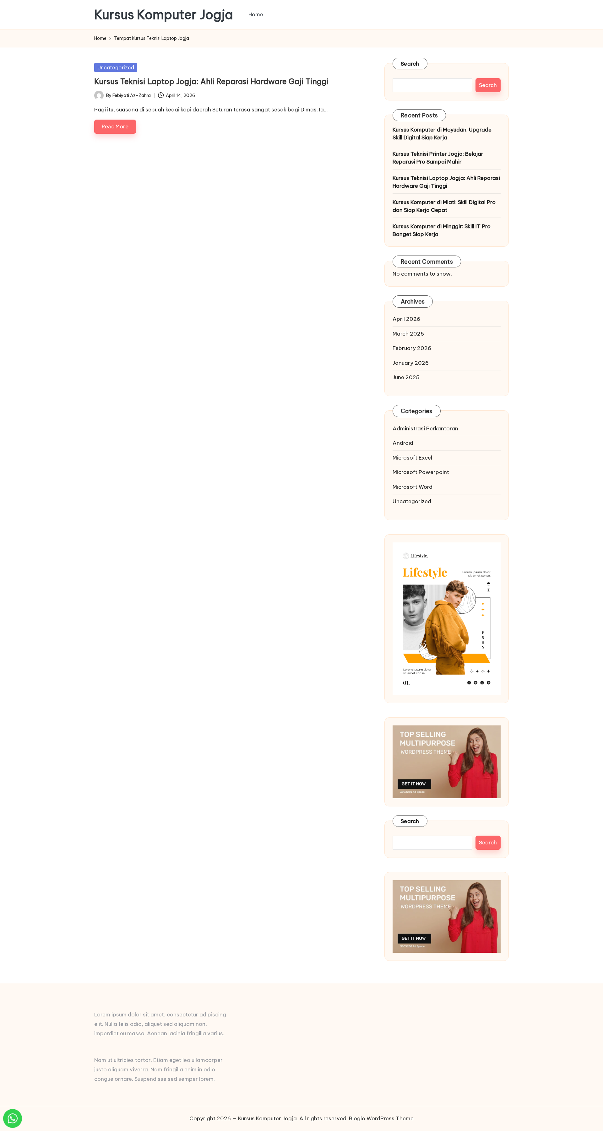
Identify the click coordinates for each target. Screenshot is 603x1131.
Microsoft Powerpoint (421, 472)
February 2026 (412, 348)
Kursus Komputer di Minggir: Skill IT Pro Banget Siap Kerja (442, 230)
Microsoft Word (412, 486)
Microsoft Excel (412, 457)
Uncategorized (115, 67)
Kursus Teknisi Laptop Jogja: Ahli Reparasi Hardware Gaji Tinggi (211, 81)
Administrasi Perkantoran (425, 428)
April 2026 (406, 318)
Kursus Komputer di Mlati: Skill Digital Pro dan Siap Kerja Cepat (444, 206)
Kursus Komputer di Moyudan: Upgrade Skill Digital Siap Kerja (442, 133)
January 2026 (411, 362)
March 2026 (408, 333)
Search (410, 63)
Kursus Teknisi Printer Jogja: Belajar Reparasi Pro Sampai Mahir (438, 157)
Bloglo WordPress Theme (381, 1118)
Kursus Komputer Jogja (163, 15)
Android (403, 442)
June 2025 (406, 377)
